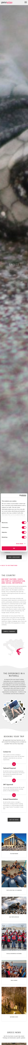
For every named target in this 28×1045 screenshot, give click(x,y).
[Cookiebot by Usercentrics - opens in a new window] (19, 496)
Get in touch (14, 819)
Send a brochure (14, 557)
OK (14, 548)
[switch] (24, 527)
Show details (19, 543)
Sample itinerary (9, 631)
